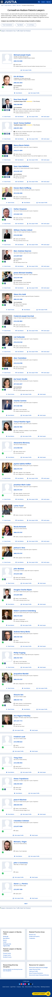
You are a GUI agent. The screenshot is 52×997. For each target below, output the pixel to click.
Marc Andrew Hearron (22, 251)
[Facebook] (23, 984)
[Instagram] (25, 984)
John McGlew (19, 569)
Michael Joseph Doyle (22, 55)
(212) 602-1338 (18, 214)
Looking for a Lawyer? (39, 993)
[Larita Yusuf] (7, 510)
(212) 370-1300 (18, 277)
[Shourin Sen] (7, 699)
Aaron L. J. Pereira (21, 884)
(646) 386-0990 (18, 104)
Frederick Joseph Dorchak (24, 316)
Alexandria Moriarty (22, 443)
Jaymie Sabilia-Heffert (22, 464)
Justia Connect (5, 986)
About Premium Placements (36, 973)
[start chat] (48, 993)
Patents (14, 5)
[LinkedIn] (19, 984)
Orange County (7, 955)
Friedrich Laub (19, 737)
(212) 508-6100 (18, 448)
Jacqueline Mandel (21, 674)
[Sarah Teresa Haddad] (7, 127)
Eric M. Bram (19, 76)
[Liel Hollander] (7, 341)
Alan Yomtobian (20, 358)
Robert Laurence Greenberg (25, 611)
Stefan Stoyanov (20, 209)
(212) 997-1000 (18, 889)
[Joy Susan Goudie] (7, 383)
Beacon (5, 940)
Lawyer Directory (8, 5)
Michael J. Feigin (20, 842)
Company (18, 986)
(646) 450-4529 (18, 784)
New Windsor (6, 938)
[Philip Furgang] (7, 657)
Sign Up (48, 1)
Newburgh (5, 936)
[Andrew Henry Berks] (7, 636)
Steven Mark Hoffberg (22, 188)
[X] (30, 984)
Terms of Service (28, 986)
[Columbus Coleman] (7, 825)
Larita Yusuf (18, 506)
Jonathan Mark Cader (22, 485)
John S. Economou (21, 863)
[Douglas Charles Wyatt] (7, 594)
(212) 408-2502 (18, 763)
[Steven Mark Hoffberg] (7, 192)
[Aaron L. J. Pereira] (7, 888)
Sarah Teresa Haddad (22, 123)
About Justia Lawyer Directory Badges (38, 967)
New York (19, 5)
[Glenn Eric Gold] (7, 298)
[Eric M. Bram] (7, 80)
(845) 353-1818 (18, 658)
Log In (43, 1)
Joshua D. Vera (19, 548)
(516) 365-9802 (18, 235)
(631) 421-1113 (18, 721)
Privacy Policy (36, 986)
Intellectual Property (34, 936)
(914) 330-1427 (18, 171)
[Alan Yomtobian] (7, 362)
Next (26, 903)
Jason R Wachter (20, 800)
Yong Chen (18, 758)
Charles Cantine (20, 401)
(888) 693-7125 (18, 700)
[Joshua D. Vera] (7, 552)
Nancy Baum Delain (21, 145)
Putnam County (7, 953)
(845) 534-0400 (18, 61)
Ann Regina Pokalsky (22, 716)
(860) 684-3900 (18, 805)
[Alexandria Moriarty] (7, 447)
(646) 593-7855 (18, 427)
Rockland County (7, 957)
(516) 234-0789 (18, 363)
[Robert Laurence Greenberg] (7, 615)
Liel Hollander (19, 337)
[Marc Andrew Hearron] (7, 255)
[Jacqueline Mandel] (7, 678)
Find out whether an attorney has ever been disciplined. (12, 970)
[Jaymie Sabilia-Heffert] (7, 468)
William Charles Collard (23, 230)
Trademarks (32, 938)
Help (23, 986)
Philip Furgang (19, 653)
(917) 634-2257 (18, 384)
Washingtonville (7, 944)
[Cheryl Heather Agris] (7, 426)
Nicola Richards (20, 527)
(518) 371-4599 (18, 150)
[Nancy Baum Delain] (7, 149)
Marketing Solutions (45, 986)
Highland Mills (6, 945)
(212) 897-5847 (18, 256)
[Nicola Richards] (7, 531)
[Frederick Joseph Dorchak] (7, 320)
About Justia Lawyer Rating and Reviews (39, 975)
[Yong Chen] (7, 762)
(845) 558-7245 (18, 637)
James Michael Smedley (23, 273)
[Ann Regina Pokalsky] (7, 720)
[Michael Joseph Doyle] (7, 59)
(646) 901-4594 (18, 128)
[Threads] (27, 984)
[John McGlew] (7, 573)
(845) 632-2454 (18, 83)
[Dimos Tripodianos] (7, 783)
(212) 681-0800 (18, 595)
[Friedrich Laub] (7, 741)
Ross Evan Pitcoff (20, 99)
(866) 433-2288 (18, 299)
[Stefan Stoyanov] (7, 213)
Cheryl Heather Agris (22, 422)
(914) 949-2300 (18, 193)
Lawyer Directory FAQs (34, 969)
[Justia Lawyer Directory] (11, 2)
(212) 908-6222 (18, 742)
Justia (2, 5)
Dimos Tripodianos (21, 779)
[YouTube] (21, 984)
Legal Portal (13, 986)
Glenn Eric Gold (20, 294)
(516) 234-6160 (18, 342)
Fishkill (4, 942)
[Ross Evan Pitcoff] (7, 103)
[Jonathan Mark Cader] (7, 489)
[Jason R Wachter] (7, 804)
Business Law (32, 934)
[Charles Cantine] (7, 405)
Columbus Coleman (21, 821)
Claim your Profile (33, 971)
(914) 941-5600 (18, 574)
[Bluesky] (29, 984)
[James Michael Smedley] (7, 277)
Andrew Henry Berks (22, 632)
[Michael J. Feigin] (7, 846)
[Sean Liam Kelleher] (7, 170)
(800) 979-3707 (18, 469)
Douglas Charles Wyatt (23, 590)
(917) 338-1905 (18, 406)
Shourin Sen (18, 695)
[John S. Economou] (7, 867)
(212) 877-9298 (18, 826)
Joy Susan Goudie (20, 379)
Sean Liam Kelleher (21, 166)
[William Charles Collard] (7, 234)
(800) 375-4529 (18, 616)
